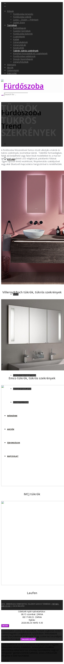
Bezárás (5, 660)
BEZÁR (5, 626)
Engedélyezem (28, 639)
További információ (10, 639)
